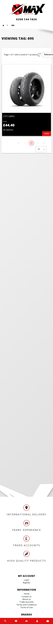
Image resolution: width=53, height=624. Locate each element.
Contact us (26, 596)
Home (26, 593)
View (46, 133)
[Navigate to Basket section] (47, 621)
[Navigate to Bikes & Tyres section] (26, 621)
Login (26, 580)
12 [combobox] (39, 149)
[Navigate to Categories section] (16, 621)
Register (26, 582)
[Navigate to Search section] (5, 621)
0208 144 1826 (26, 19)
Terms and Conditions (26, 604)
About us (26, 599)
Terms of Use (26, 607)
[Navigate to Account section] (37, 621)
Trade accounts (26, 602)
